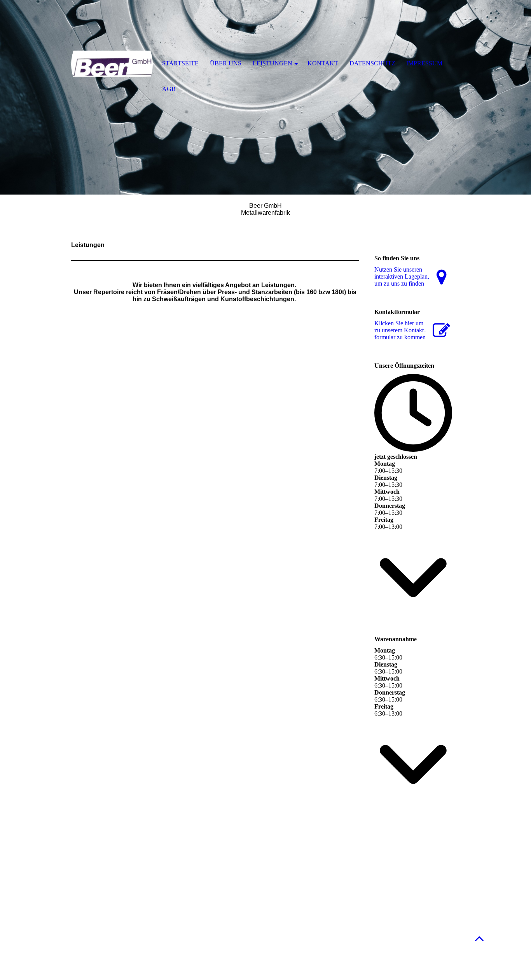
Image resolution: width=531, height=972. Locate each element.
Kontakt (322, 63)
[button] (479, 938)
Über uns (225, 63)
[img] (112, 64)
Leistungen (272, 63)
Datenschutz (372, 63)
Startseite (180, 63)
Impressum (424, 63)
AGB (169, 89)
